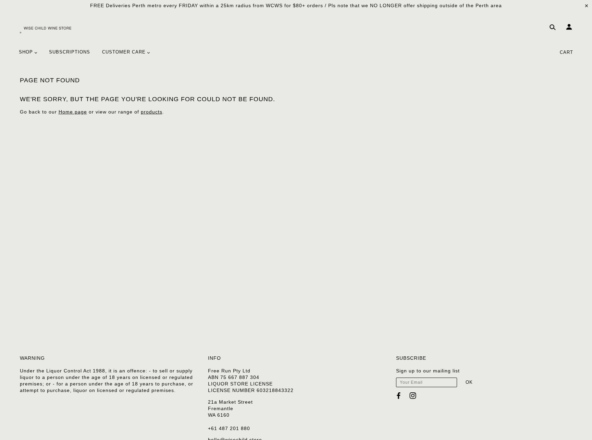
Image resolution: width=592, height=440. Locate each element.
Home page (73, 112)
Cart (566, 52)
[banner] (45, 29)
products (151, 112)
